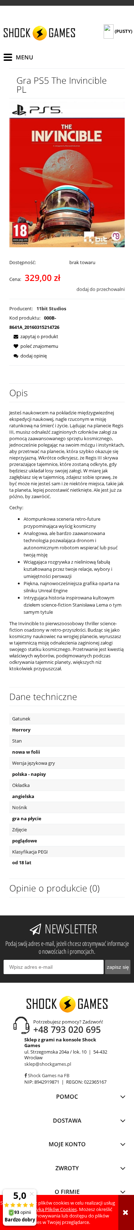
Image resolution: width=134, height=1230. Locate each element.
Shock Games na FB (48, 1075)
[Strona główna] (39, 33)
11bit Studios (51, 308)
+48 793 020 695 (67, 1029)
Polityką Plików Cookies (52, 1209)
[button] (33, 336)
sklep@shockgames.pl (47, 1064)
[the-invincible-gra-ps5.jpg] (67, 174)
